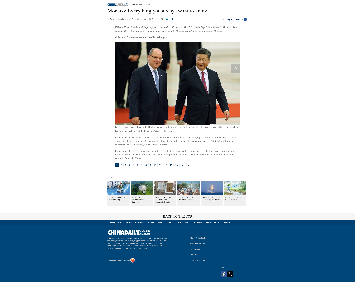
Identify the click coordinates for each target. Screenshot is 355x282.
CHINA (121, 222)
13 (171, 165)
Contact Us (195, 249)
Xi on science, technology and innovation (138, 199)
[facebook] (156, 19)
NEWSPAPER (211, 222)
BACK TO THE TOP (177, 216)
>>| (189, 165)
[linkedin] (166, 19)
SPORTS (180, 222)
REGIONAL (198, 222)
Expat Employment (198, 260)
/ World (139, 5)
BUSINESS (139, 222)
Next (183, 165)
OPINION (188, 222)
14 (176, 165)
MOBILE (227, 222)
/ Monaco (146, 5)
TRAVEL (160, 222)
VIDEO (169, 222)
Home (133, 5)
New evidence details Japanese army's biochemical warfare (163, 199)
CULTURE (150, 222)
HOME (112, 222)
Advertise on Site (197, 244)
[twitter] (161, 19)
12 (165, 165)
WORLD (129, 222)
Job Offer (194, 255)
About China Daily (198, 238)
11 (160, 165)
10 (155, 165)
